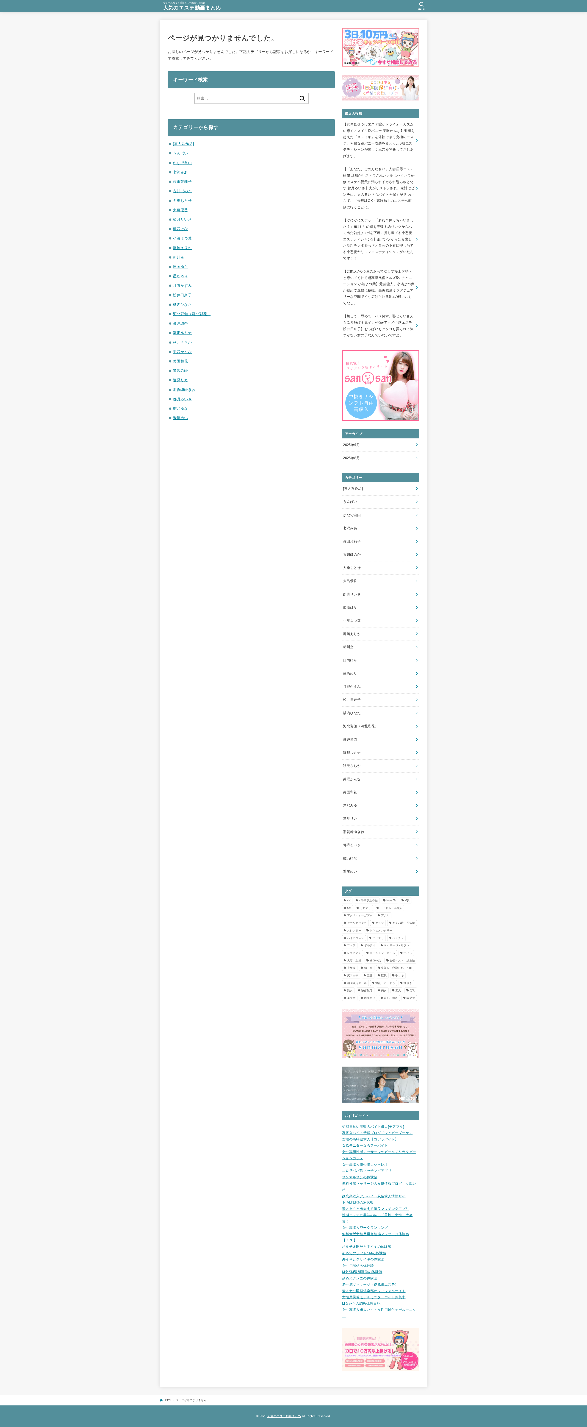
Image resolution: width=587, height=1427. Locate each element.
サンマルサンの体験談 (359, 1177)
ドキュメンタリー (381, 930)
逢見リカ (180, 380)
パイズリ (378, 938)
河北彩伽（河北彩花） (191, 314)
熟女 (350, 990)
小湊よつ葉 (182, 238)
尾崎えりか (182, 248)
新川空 (178, 257)
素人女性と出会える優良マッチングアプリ (375, 1209)
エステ (379, 923)
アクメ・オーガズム (360, 915)
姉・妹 (368, 968)
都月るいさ (182, 399)
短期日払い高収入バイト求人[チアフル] (373, 1127)
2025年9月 (351, 445)
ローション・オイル (382, 953)
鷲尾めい (180, 418)
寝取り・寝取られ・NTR (397, 968)
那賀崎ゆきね (184, 389)
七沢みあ (180, 172)
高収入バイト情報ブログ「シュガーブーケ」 (377, 1133)
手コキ (399, 975)
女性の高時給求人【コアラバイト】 (370, 1139)
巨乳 (370, 975)
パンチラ (398, 938)
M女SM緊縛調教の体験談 (362, 1272)
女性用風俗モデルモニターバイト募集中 (374, 1297)
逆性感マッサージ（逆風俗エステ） (370, 1284)
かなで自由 (182, 163)
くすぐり (365, 908)
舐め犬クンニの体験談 (359, 1278)
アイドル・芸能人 (391, 908)
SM (349, 908)
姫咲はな (180, 229)
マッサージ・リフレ (396, 945)
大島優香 (180, 210)
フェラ (351, 945)
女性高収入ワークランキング (365, 1227)
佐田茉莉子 (182, 181)
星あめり (180, 276)
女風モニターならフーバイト (365, 1145)
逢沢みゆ (180, 370)
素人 (398, 990)
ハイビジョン (355, 938)
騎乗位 (411, 998)
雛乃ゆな (180, 408)
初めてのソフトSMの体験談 (364, 1253)
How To (391, 900)
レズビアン (354, 953)
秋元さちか (182, 342)
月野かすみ (182, 285)
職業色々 (369, 998)
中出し (408, 953)
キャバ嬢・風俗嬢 (403, 923)
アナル (385, 915)
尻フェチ (352, 975)
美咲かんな (182, 352)
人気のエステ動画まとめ (192, 8)
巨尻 (384, 975)
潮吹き (408, 983)
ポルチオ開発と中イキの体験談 (366, 1247)
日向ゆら (180, 267)
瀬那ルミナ (182, 333)
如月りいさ (182, 219)
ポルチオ (369, 945)
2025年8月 (351, 458)
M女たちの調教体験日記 (361, 1303)
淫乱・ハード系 (385, 983)
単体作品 (375, 960)
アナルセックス (357, 923)
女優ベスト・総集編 (402, 960)
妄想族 (351, 968)
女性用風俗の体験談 (358, 1266)
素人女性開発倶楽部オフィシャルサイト (374, 1291)
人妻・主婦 (354, 960)
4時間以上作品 (368, 900)
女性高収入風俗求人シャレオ (365, 1164)
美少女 (351, 998)
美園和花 (180, 361)
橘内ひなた (182, 304)
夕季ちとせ (182, 200)
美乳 (412, 990)
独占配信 (366, 990)
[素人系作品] (183, 144)
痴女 (384, 990)
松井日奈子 (182, 295)
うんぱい (180, 153)
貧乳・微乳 (391, 998)
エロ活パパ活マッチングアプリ (366, 1171)
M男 (407, 900)
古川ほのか (182, 191)
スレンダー (354, 930)
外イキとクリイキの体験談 (363, 1259)
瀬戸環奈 (180, 323)
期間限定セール (357, 983)
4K (349, 900)
